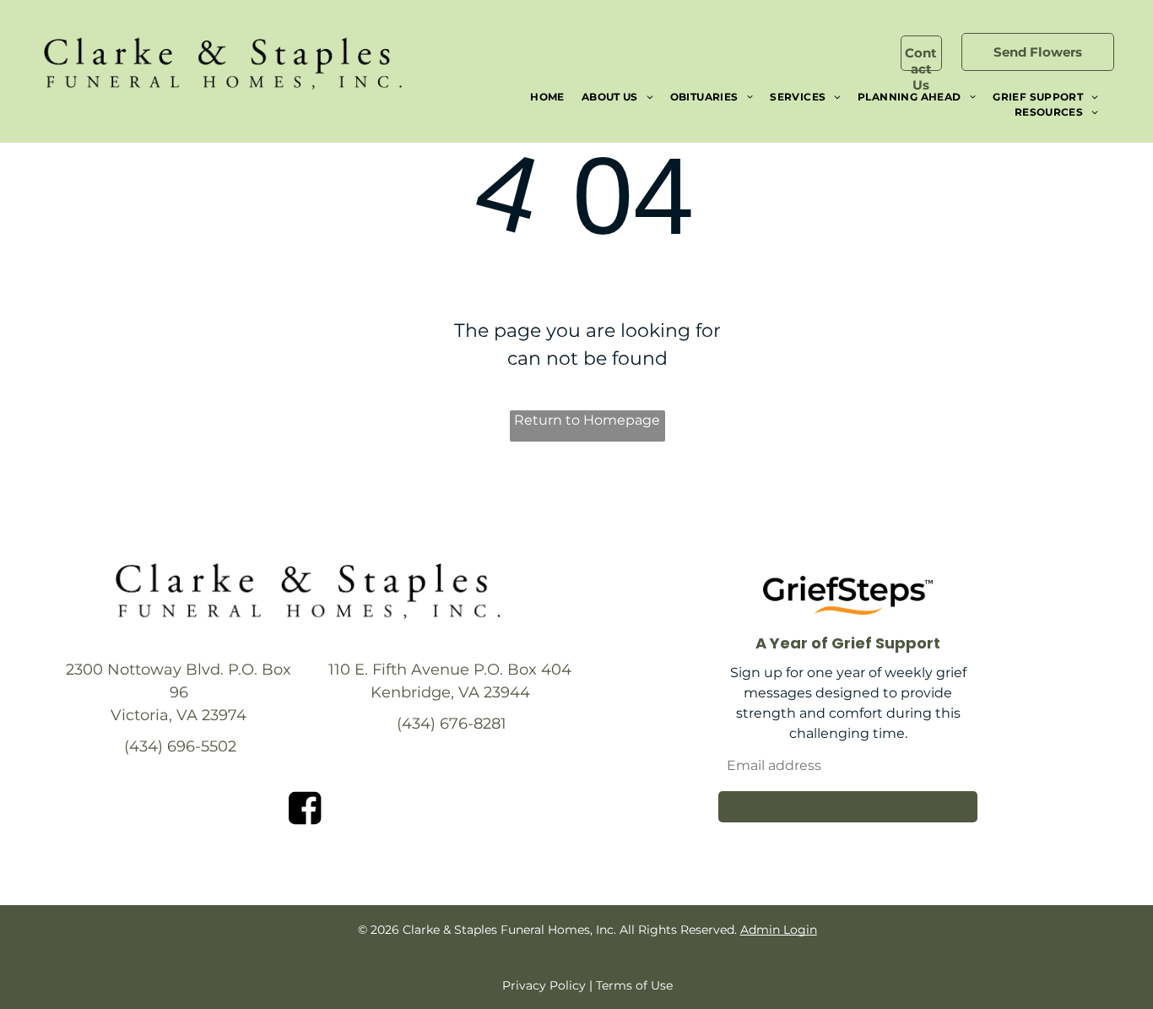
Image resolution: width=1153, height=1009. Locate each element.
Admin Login (778, 929)
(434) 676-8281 (451, 723)
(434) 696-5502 (180, 746)
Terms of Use (634, 985)
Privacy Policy (544, 985)
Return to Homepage (587, 420)
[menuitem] (547, 97)
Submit (848, 807)
